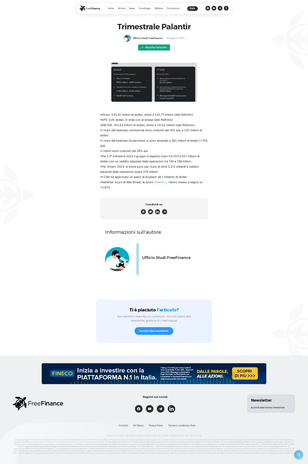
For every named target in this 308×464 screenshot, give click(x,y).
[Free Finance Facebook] (207, 8)
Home (111, 8)
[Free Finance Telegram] (220, 8)
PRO (192, 8)
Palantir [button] (160, 182)
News (132, 8)
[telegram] (164, 211)
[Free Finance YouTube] (214, 8)
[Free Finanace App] (226, 8)
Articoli (121, 8)
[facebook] (143, 211)
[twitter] (150, 211)
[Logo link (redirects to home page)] (89, 8)
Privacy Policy (156, 426)
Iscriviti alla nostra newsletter (268, 408)
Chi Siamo (138, 426)
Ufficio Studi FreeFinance (166, 257)
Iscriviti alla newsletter (154, 331)
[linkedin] (157, 211)
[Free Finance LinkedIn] (171, 409)
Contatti (123, 426)
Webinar (159, 8)
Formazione (173, 8)
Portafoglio (145, 8)
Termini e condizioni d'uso (182, 426)
